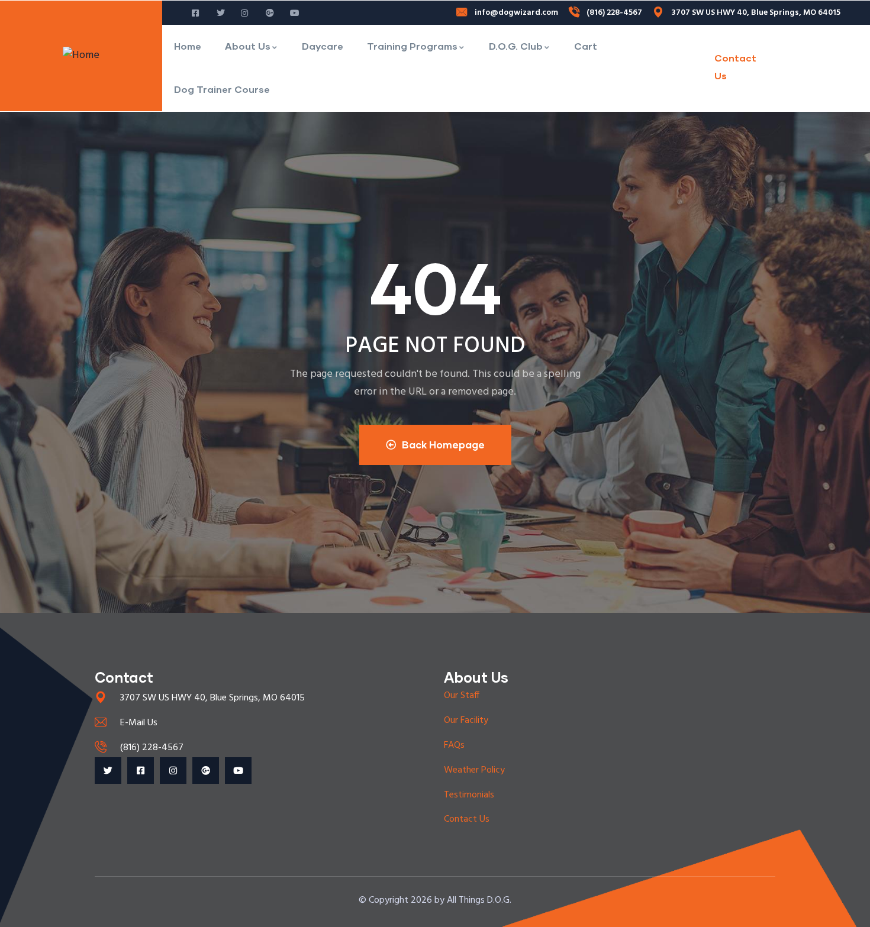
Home (187, 45)
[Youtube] (238, 770)
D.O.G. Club (516, 45)
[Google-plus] (205, 770)
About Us (247, 45)
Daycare (322, 45)
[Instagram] (173, 770)
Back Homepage (443, 444)
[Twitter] (108, 770)
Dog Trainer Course (222, 89)
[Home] (81, 55)
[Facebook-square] (140, 770)
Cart (585, 45)
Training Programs (412, 45)
